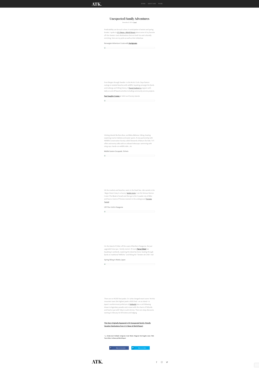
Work (160, 3)
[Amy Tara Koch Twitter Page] (167, 362)
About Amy (152, 3)
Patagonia (136, 336)
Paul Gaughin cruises (145, 336)
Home (143, 3)
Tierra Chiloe (107, 338)
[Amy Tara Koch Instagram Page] (162, 362)
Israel (127, 336)
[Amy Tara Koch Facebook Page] (156, 362)
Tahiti (152, 336)
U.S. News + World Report (126, 32)
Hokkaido (116, 336)
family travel (110, 336)
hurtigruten (123, 336)
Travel (135, 22)
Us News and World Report (118, 338)
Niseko (131, 336)
